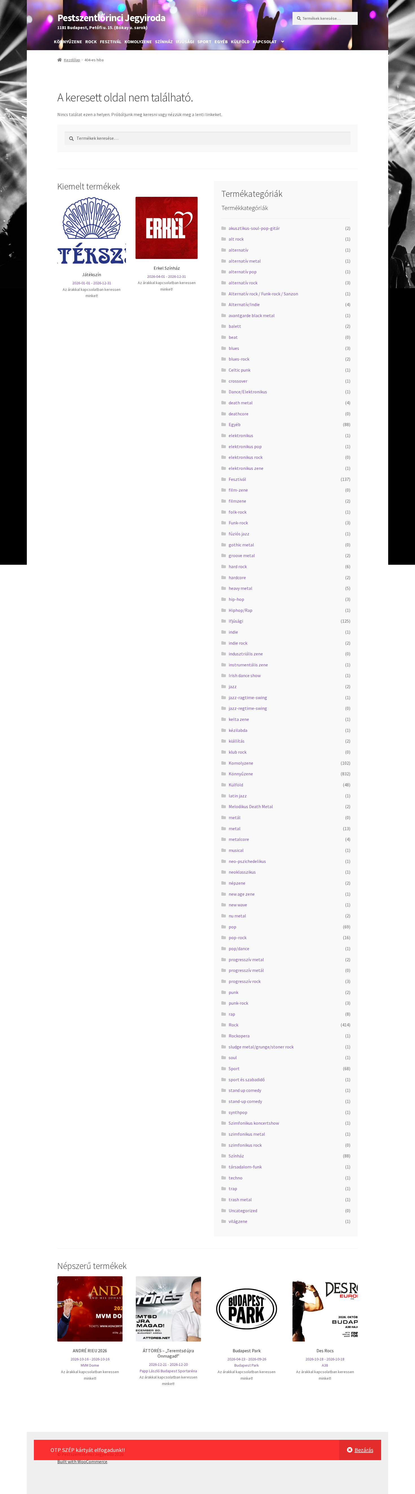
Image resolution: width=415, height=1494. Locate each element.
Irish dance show (245, 675)
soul (233, 1057)
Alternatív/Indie (244, 304)
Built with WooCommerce (82, 1461)
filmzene (237, 501)
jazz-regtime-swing (248, 708)
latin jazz (238, 796)
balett (235, 326)
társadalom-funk (245, 1167)
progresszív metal (246, 959)
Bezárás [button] (364, 1449)
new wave (238, 905)
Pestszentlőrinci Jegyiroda (111, 17)
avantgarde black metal (252, 315)
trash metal (240, 1199)
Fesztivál (110, 41)
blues (234, 348)
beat (233, 337)
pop (232, 927)
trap (233, 1188)
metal (235, 828)
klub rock (237, 752)
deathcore (238, 413)
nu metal (237, 916)
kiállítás (236, 741)
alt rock (236, 239)
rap (232, 1014)
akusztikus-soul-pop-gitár (254, 228)
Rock (91, 41)
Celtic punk (239, 370)
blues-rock (239, 359)
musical (236, 850)
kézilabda (238, 730)
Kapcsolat (265, 41)
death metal (241, 402)
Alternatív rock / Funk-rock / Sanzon (263, 293)
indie (233, 632)
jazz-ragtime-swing (248, 697)
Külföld (240, 41)
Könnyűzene (68, 41)
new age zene (242, 894)
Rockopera (239, 1036)
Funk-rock (238, 522)
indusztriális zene (246, 654)
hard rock (238, 566)
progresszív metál (246, 970)
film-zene (238, 490)
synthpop (238, 1112)
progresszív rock (245, 981)
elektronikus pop (245, 446)
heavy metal (240, 588)
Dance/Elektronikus (248, 391)
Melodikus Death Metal (251, 806)
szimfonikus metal (247, 1134)
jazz (233, 686)
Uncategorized (243, 1210)
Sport (204, 41)
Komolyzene (138, 41)
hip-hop (236, 599)
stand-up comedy (245, 1101)
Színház (164, 41)
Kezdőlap (72, 59)
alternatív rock (243, 282)
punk (233, 992)
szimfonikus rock (245, 1145)
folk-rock (237, 512)
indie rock (238, 643)
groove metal (242, 555)
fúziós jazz (239, 533)
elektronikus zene (246, 468)
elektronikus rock (246, 457)
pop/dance (239, 948)
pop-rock (237, 937)
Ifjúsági (185, 41)
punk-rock (238, 1003)
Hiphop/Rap (240, 610)
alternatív (238, 250)
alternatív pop (243, 271)
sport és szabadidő (247, 1079)
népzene (237, 883)
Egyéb (221, 41)
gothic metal (241, 545)
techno (236, 1178)
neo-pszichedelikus (247, 861)
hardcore (237, 577)
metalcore (239, 839)
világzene (238, 1221)
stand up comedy (245, 1090)
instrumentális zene (248, 665)
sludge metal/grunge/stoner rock (261, 1047)
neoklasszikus (242, 872)
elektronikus (241, 435)
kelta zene (239, 719)
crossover (238, 381)
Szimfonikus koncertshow (254, 1123)
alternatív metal (245, 261)
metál (235, 817)
